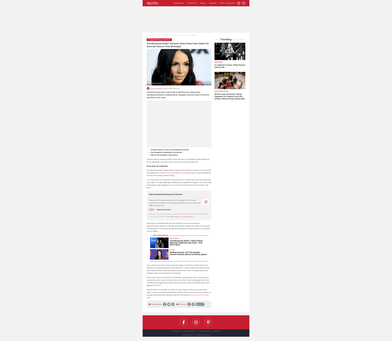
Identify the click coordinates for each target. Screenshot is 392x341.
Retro (222, 3)
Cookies (216, 331)
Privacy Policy (190, 331)
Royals (203, 3)
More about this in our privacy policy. (180, 217)
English (230, 3)
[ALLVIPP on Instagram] (196, 322)
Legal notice (204, 331)
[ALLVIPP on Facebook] (183, 322)
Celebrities (178, 3)
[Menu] (243, 3)
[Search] (238, 3)
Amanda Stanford (156, 88)
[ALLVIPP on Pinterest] (208, 322)
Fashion (212, 3)
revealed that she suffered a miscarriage (175, 173)
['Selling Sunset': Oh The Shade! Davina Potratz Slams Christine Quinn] (159, 254)
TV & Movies (192, 3)
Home (148, 34)
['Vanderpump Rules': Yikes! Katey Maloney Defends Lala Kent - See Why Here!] (159, 243)
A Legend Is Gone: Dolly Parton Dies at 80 (229, 66)
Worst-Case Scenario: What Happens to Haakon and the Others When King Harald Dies (229, 96)
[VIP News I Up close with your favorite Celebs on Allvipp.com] (159, 3)
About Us (176, 331)
